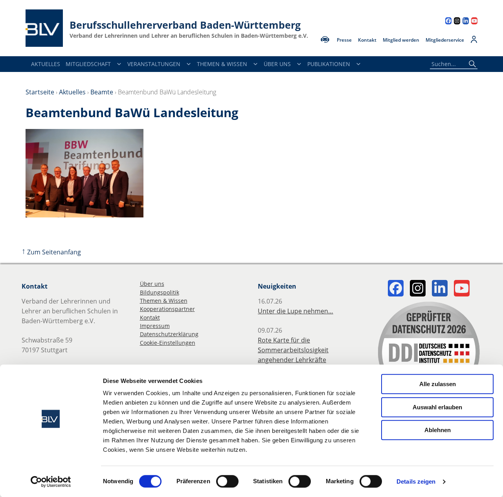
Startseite (40, 92)
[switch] (227, 481)
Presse (344, 40)
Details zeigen (416, 481)
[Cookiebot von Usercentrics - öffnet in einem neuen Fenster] (51, 482)
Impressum (155, 325)
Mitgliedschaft (88, 64)
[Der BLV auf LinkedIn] (466, 21)
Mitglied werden (401, 40)
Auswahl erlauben (437, 407)
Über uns (152, 283)
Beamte (101, 92)
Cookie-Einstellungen (167, 342)
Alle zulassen (437, 384)
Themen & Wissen (222, 64)
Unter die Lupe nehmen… (295, 311)
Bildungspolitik (159, 292)
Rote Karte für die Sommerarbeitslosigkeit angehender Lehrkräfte (293, 350)
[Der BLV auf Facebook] (448, 21)
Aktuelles (45, 64)
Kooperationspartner (167, 309)
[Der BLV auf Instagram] (457, 21)
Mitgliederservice (445, 40)
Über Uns (277, 64)
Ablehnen (437, 430)
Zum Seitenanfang (51, 252)
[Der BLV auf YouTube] (474, 21)
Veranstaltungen (153, 64)
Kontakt (367, 40)
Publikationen (328, 64)
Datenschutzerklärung (169, 334)
